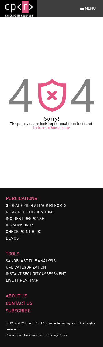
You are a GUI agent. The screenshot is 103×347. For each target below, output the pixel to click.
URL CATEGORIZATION (26, 268)
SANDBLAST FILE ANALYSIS (31, 261)
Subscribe (18, 311)
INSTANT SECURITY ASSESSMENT (36, 274)
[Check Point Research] (18, 16)
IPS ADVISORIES (20, 225)
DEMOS (12, 238)
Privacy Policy (57, 335)
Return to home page (51, 128)
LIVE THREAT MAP (22, 281)
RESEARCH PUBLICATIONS (30, 212)
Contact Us (19, 303)
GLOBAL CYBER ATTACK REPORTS (36, 206)
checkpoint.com (34, 335)
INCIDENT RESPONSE (25, 219)
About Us (16, 296)
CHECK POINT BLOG (23, 232)
